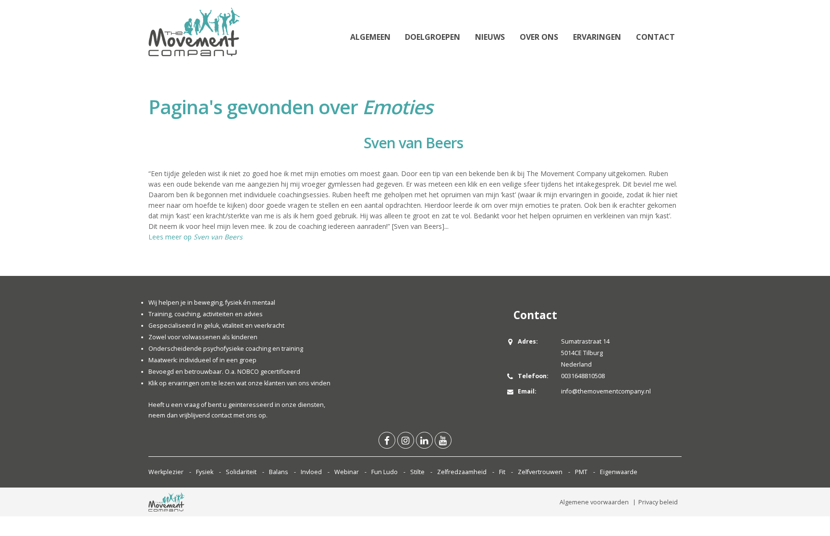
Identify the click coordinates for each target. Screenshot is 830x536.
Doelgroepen (432, 37)
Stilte (417, 472)
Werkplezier (165, 472)
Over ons (539, 37)
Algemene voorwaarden (594, 502)
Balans (278, 472)
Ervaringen (597, 37)
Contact (655, 37)
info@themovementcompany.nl (606, 391)
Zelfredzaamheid (462, 472)
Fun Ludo (384, 472)
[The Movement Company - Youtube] (443, 440)
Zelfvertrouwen (540, 472)
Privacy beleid (658, 502)
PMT (581, 472)
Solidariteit (241, 472)
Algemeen (370, 37)
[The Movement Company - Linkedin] (424, 440)
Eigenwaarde (618, 472)
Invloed (311, 472)
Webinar (346, 472)
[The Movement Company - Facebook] (386, 440)
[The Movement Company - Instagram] (405, 440)
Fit (502, 472)
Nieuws (490, 37)
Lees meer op (195, 236)
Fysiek (204, 472)
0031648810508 (583, 376)
